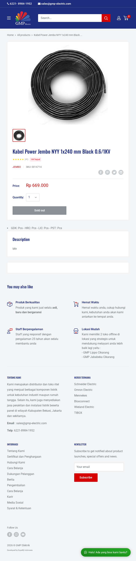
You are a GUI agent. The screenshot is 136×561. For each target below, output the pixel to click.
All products (23, 35)
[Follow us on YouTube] (23, 534)
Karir (10, 496)
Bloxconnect (82, 401)
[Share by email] (120, 172)
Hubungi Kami (16, 462)
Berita (10, 479)
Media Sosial (15, 502)
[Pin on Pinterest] (107, 172)
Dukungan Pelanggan (20, 474)
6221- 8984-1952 (20, 3)
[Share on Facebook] (100, 172)
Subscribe (86, 477)
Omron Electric (83, 389)
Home (10, 35)
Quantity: (18, 197)
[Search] (106, 18)
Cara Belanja (15, 468)
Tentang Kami (16, 451)
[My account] (119, 18)
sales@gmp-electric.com (56, 3)
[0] (126, 18)
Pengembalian (16, 485)
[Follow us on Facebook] (9, 534)
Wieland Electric (84, 407)
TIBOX (78, 412)
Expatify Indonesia (25, 550)
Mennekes (80, 395)
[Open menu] (9, 18)
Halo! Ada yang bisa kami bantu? (108, 552)
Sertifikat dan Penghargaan (24, 456)
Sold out (39, 210)
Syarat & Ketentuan (19, 508)
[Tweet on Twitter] (114, 172)
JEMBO (17, 166)
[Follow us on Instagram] (16, 534)
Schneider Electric (85, 384)
